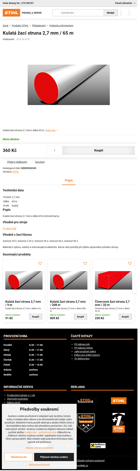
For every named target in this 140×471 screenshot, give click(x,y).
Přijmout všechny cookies (54, 457)
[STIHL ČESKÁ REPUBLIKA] (118, 400)
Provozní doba (15, 336)
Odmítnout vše (19, 457)
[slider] (23, 39)
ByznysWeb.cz (80, 465)
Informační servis (18, 387)
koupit (98, 150)
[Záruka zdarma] (118, 423)
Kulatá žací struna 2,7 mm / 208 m (68, 303)
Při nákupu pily (82, 344)
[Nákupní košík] (125, 12)
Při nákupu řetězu (83, 348)
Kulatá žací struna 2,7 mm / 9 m (23, 303)
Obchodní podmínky (17, 399)
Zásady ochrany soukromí (90, 460)
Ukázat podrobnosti (39, 464)
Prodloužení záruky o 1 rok (21, 395)
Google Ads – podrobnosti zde (40, 432)
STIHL (15, 171)
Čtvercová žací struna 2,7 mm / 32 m (112, 303)
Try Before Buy (82, 358)
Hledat (110, 12)
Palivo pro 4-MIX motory (87, 355)
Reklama (78, 387)
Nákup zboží (13, 402)
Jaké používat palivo (85, 351)
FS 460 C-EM (9, 228)
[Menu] (133, 12)
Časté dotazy (82, 336)
